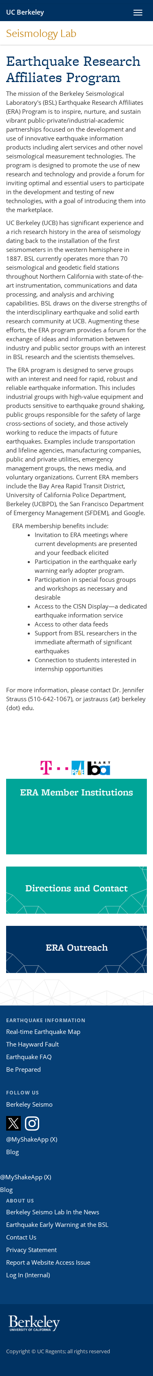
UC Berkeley (25, 12)
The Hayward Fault (32, 1044)
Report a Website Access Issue (48, 1262)
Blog (12, 1152)
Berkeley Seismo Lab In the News (52, 1212)
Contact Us (21, 1237)
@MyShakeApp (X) (31, 1139)
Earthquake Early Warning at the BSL (57, 1224)
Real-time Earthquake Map (43, 1031)
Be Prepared (23, 1069)
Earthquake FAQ (29, 1057)
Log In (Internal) (28, 1275)
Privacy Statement (31, 1250)
